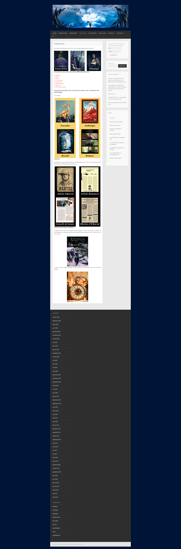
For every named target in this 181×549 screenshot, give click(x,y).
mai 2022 (55, 360)
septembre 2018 (57, 403)
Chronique (55, 510)
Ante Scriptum (92, 33)
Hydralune (57, 75)
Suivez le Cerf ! (111, 94)
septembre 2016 (57, 472)
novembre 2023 (57, 335)
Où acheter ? (120, 33)
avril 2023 (55, 346)
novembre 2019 (57, 378)
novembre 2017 (57, 432)
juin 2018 (55, 414)
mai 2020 (55, 367)
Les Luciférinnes (59, 80)
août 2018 (55, 407)
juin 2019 (55, 389)
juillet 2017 (56, 446)
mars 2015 (55, 497)
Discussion (55, 513)
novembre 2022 (57, 353)
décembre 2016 (57, 464)
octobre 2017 (56, 436)
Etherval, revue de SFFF (115, 125)
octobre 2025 (56, 317)
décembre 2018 (57, 400)
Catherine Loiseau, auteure (116, 122)
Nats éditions (58, 82)
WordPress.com (78, 544)
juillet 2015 (56, 490)
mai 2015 (55, 493)
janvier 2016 (56, 486)
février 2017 (56, 461)
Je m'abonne (113, 55)
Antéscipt (55, 506)
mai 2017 (55, 454)
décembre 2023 (57, 331)
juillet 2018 (56, 410)
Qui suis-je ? (111, 33)
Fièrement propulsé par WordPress (60, 544)
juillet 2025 (56, 324)
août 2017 (55, 443)
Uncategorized (56, 535)
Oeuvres (55, 524)
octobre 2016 (56, 468)
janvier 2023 (56, 349)
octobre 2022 (56, 356)
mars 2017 (55, 457)
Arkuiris (57, 78)
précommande (56, 528)
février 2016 (56, 482)
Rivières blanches (59, 83)
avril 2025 (55, 328)
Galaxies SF (58, 85)
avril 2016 (55, 479)
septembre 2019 (57, 382)
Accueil (54, 33)
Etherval (57, 77)
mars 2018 (55, 421)
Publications (83, 33)
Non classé (55, 521)
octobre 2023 (56, 338)
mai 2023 (55, 342)
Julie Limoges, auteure (115, 134)
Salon (54, 531)
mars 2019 (55, 392)
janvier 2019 (56, 396)
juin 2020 (55, 364)
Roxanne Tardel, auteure (115, 158)
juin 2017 (55, 450)
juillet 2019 (56, 385)
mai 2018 (55, 418)
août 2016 (55, 475)
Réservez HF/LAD (63, 33)
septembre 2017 (57, 439)
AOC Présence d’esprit (60, 87)
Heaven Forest (73, 33)
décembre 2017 (57, 428)
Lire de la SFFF (102, 33)
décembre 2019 (57, 375)
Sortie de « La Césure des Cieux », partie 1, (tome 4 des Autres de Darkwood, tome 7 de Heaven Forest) (117, 80)
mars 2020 (55, 371)
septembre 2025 (57, 321)
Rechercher (110, 63)
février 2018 (56, 425)
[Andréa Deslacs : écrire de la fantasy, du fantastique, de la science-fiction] (90, 27)
